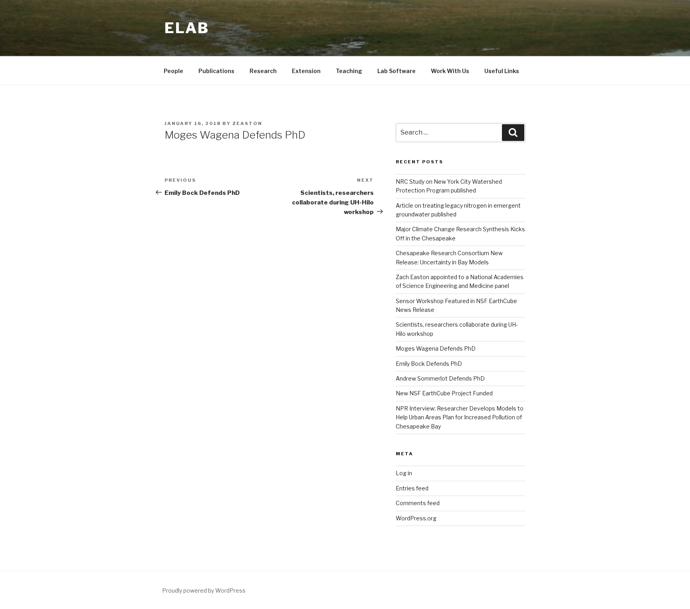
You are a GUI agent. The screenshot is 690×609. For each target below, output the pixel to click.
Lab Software (396, 70)
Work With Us (450, 70)
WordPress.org (416, 518)
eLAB (187, 28)
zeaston (247, 123)
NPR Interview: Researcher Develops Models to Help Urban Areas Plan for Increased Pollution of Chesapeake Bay (459, 417)
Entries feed (412, 488)
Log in (404, 473)
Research (263, 70)
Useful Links (501, 70)
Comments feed (418, 503)
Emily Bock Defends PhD (429, 363)
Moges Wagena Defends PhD (436, 348)
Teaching (349, 70)
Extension (306, 70)
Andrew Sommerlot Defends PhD (440, 378)
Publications (216, 70)
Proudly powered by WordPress (204, 590)
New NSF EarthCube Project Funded (444, 393)
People (173, 70)
